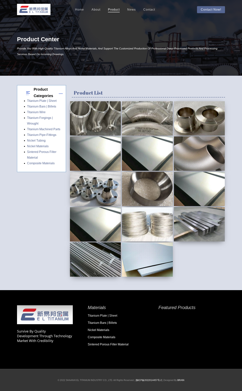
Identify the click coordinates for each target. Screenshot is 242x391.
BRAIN (180, 380)
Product (114, 9)
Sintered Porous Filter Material (108, 344)
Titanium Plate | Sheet (42, 100)
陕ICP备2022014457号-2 (149, 380)
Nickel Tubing (36, 140)
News (131, 9)
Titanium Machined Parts (43, 129)
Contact (149, 9)
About (96, 9)
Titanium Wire (36, 112)
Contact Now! (211, 9)
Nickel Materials (38, 146)
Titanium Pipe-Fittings (41, 134)
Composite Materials (41, 163)
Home (79, 9)
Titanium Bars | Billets (41, 106)
